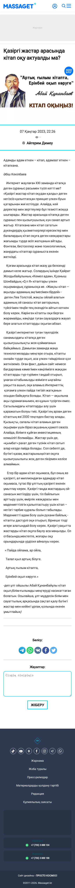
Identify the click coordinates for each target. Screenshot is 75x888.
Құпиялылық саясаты (37, 802)
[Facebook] (36, 751)
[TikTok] (13, 751)
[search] (63, 6)
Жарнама (37, 760)
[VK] (29, 751)
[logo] (19, 5)
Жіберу (37, 705)
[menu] (69, 6)
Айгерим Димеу (40, 143)
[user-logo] (55, 8)
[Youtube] (21, 751)
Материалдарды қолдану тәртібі (37, 785)
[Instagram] (44, 751)
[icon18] (37, 742)
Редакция (37, 793)
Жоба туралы (37, 769)
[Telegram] (52, 751)
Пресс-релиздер (37, 777)
